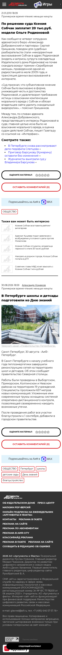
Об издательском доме (19, 502)
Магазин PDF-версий (17, 507)
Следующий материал (30, 646)
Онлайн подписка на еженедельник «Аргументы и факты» (28, 513)
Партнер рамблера (30, 639)
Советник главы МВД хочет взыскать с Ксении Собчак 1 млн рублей (34, 267)
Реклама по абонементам (20, 528)
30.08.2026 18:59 (10, 285)
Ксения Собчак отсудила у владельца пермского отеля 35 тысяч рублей (34, 247)
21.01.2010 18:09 (9, 13)
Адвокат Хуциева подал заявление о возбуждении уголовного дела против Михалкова (34, 238)
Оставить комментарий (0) (31, 187)
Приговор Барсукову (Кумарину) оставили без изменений (28, 154)
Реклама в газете (30, 519)
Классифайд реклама (18, 537)
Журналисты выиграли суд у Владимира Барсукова (25, 161)
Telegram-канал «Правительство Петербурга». (28, 346)
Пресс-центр (46, 502)
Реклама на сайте (15, 523)
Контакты (9, 519)
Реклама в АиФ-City (16, 533)
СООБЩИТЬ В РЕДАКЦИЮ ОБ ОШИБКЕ (26, 546)
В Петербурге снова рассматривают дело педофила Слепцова (31, 147)
